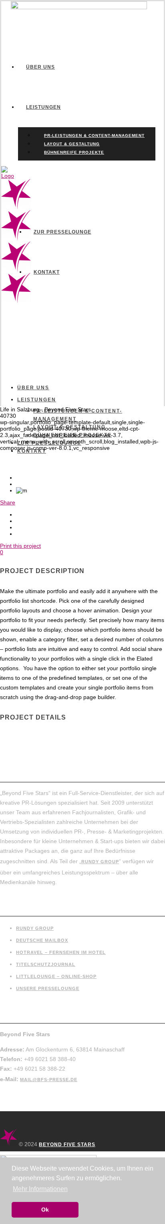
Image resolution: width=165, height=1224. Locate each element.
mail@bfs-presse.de (48, 1079)
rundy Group (35, 928)
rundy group (100, 861)
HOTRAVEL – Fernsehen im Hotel (61, 952)
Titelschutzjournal (45, 964)
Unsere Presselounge (47, 988)
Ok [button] (45, 1209)
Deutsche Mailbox (42, 940)
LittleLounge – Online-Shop (56, 976)
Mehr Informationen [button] (40, 1188)
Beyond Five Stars (67, 1144)
